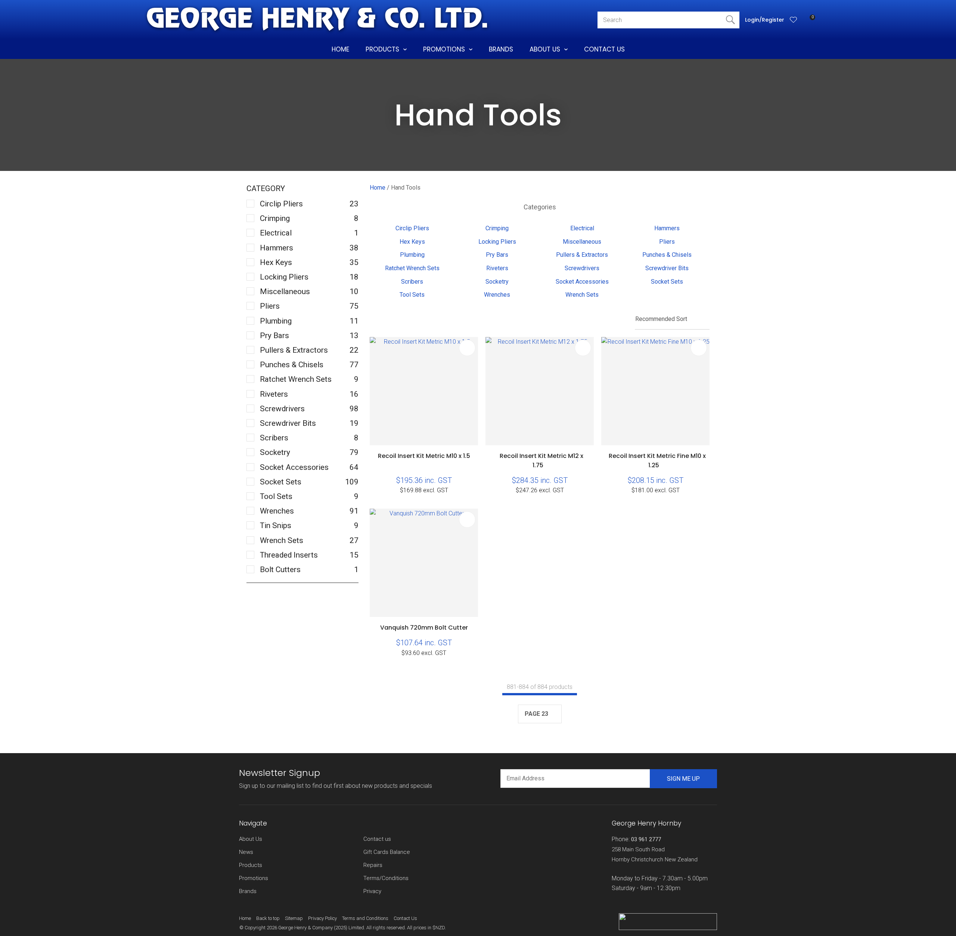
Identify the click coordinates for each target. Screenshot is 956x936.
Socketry (497, 281)
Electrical (582, 228)
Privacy (372, 891)
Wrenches (497, 294)
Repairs (372, 865)
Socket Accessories (582, 281)
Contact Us (604, 49)
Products (382, 49)
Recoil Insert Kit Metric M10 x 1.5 (424, 456)
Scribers (412, 281)
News (246, 852)
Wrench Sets (582, 294)
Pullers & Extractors (582, 254)
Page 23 (536, 713)
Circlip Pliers (412, 228)
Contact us (377, 839)
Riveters (497, 268)
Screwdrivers (582, 268)
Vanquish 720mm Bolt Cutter (424, 627)
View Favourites (793, 20)
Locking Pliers (497, 241)
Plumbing (412, 254)
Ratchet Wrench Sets (412, 268)
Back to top (268, 918)
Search (730, 20)
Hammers (667, 228)
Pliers (667, 241)
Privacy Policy (322, 918)
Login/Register (764, 20)
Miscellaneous (582, 241)
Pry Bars (497, 254)
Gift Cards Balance (386, 852)
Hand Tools (405, 187)
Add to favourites (467, 348)
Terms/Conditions (386, 878)
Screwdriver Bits (667, 268)
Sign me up (683, 778)
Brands (501, 49)
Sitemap (294, 918)
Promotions (444, 49)
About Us (545, 49)
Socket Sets (667, 281)
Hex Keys (412, 241)
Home (340, 49)
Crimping (497, 228)
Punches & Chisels (667, 254)
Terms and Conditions (365, 918)
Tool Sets (412, 294)
